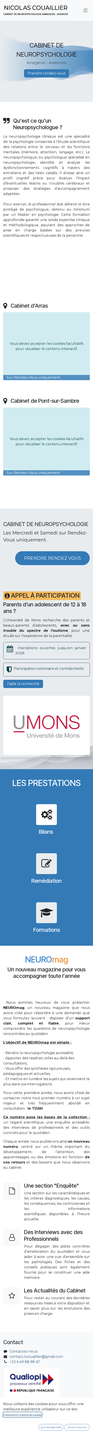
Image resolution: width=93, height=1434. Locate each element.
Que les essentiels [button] (50, 1427)
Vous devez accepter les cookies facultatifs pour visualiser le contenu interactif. (46, 346)
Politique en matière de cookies (22, 1414)
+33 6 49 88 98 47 (25, 1362)
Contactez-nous (23, 1351)
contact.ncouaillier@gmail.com (36, 1357)
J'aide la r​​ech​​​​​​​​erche (23, 684)
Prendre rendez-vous (46, 73)
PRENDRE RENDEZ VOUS (52, 558)
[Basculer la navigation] (85, 10)
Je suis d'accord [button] (77, 1427)
